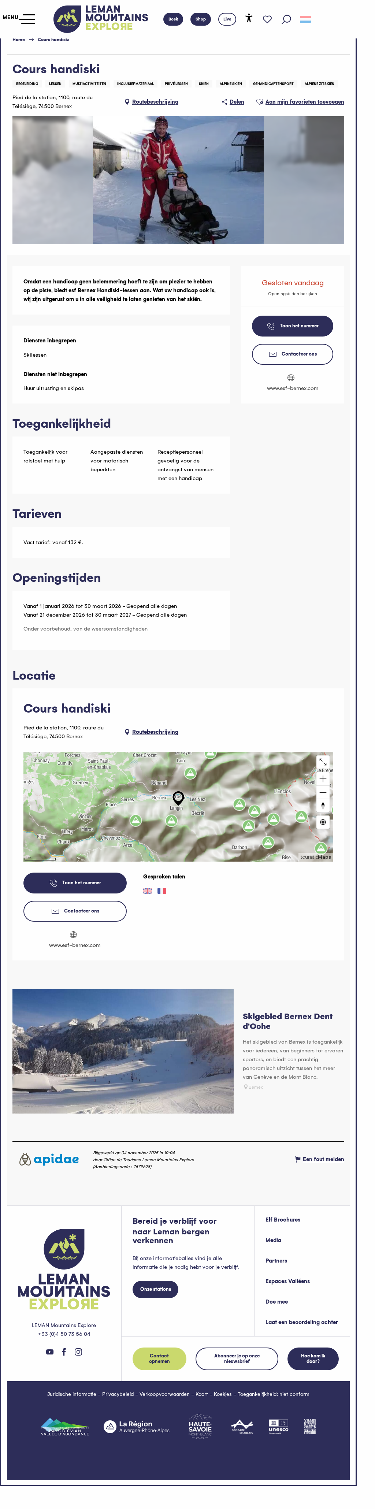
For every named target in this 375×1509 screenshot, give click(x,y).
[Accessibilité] (249, 17)
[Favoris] (267, 19)
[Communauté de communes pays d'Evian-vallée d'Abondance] (65, 1426)
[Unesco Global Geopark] (278, 1426)
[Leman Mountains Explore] (100, 19)
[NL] (305, 19)
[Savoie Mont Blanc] (200, 1426)
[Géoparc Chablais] (242, 1426)
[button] (286, 19)
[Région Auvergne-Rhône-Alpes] (137, 1426)
